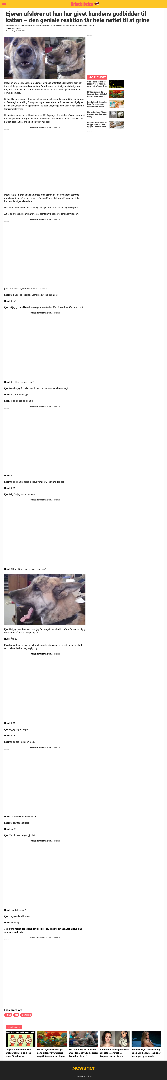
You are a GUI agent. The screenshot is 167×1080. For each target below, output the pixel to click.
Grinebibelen (10, 25)
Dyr (17, 25)
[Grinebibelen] (83, 3)
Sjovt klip (26, 1015)
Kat (16, 1015)
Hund (8, 1015)
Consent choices (83, 1076)
